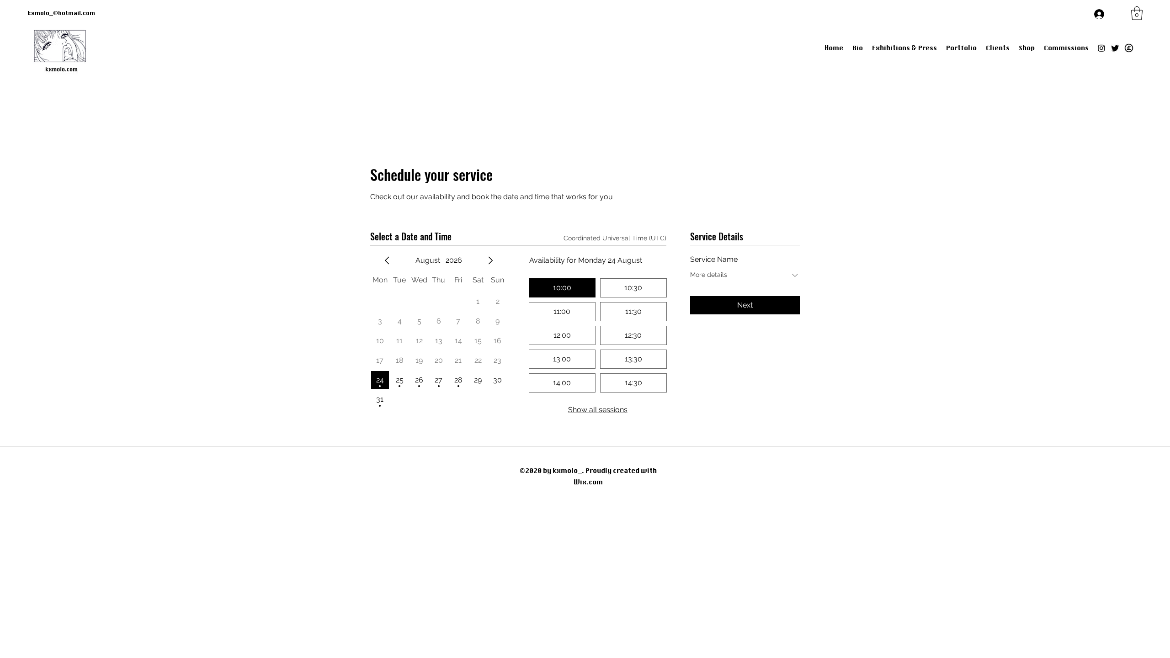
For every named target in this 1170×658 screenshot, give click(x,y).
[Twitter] (1115, 48)
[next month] (490, 260)
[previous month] (387, 260)
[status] (615, 238)
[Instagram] (1101, 48)
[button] (1137, 13)
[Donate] (1128, 48)
